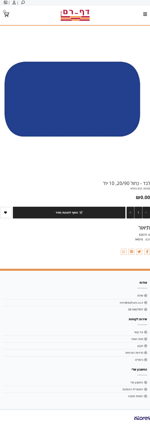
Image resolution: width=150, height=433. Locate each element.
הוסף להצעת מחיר (67, 212)
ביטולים (139, 360)
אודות (140, 295)
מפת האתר (137, 339)
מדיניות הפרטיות (134, 353)
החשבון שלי (136, 382)
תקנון (140, 346)
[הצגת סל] (6, 15)
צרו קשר (138, 332)
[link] (142, 421)
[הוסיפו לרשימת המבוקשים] (6, 212)
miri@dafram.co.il (131, 302)
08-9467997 (135, 309)
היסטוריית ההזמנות (132, 389)
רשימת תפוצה (135, 396)
